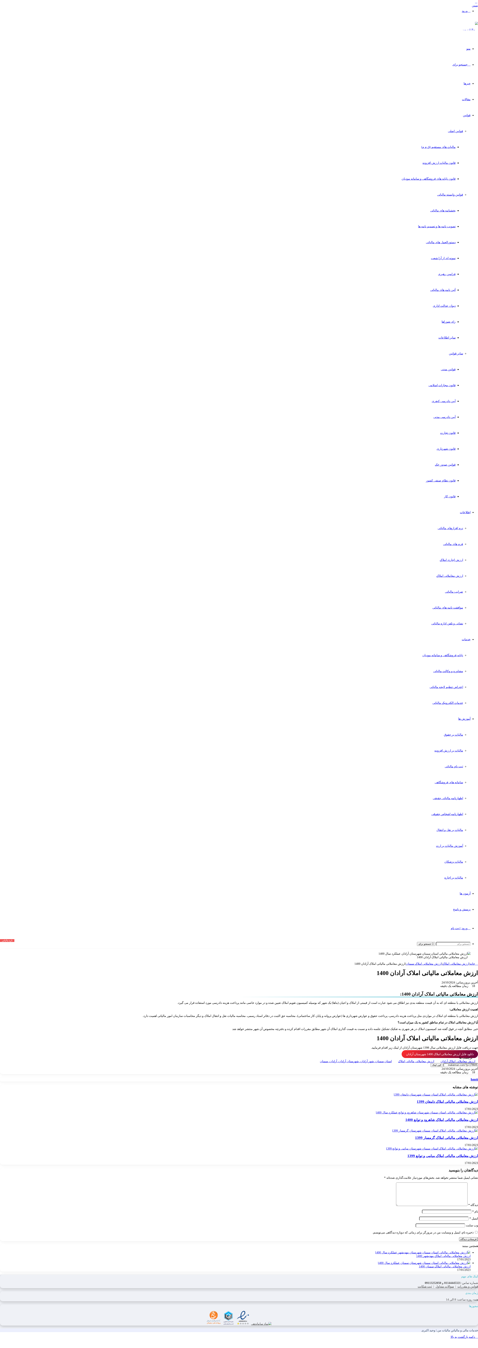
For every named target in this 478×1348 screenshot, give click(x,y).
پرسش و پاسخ (462, 909)
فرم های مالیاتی (453, 544)
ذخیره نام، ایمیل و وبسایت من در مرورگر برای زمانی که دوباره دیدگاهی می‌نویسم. (423, 1232)
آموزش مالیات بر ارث (449, 845)
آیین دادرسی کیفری (444, 401)
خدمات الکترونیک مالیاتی (447, 702)
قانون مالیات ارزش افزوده (439, 162)
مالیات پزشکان (453, 861)
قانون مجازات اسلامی (442, 385)
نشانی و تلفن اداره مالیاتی (447, 623)
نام (475, 1211)
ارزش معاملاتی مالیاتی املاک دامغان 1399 (447, 1102)
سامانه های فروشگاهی (449, 782)
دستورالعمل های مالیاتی (441, 242)
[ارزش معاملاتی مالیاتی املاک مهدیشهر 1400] (423, 1252)
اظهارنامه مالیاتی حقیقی (448, 798)
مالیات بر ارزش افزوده (448, 750)
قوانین (467, 115)
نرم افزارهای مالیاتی (450, 528)
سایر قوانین (456, 353)
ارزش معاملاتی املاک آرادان (457, 1061)
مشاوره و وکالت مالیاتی (448, 671)
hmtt (474, 1079)
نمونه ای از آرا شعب (443, 258)
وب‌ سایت (472, 1225)
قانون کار (450, 496)
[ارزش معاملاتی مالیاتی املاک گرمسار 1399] (435, 1130)
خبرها (467, 83)
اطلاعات (465, 512)
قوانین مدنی (448, 369)
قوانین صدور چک (445, 464)
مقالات (466, 99)
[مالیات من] (470, 29)
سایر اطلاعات (447, 337)
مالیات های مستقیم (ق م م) (438, 147)
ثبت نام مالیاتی (454, 766)
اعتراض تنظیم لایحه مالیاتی (446, 687)
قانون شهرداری (446, 448)
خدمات (466, 639)
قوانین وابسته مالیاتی (450, 194)
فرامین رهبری (447, 274)
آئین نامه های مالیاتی (443, 289)
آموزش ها (464, 718)
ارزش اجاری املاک (451, 560)
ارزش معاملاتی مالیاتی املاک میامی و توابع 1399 (442, 1156)
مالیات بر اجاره (453, 877)
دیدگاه (473, 1205)
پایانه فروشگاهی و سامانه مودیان (442, 655)
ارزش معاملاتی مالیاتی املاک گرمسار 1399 (446, 1138)
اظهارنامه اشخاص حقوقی (447, 814)
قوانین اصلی (455, 131)
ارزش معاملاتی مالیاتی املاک (416, 1061)
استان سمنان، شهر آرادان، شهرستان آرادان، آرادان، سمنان (356, 1061)
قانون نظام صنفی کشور (441, 480)
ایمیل (473, 1218)
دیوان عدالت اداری (444, 305)
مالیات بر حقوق (453, 734)
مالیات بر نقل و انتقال (449, 830)
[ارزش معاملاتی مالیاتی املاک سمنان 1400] (424, 1262)
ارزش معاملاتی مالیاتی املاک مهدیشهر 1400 (443, 1256)
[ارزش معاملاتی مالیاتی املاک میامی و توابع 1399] (432, 1148)
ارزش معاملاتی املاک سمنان (424, 963)
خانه (473, 963)
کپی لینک (436, 1065)
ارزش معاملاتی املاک (449, 575)
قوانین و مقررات (467, 1286)
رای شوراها (449, 321)
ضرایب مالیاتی (454, 591)
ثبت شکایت (425, 1286)
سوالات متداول (444, 1286)
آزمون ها (465, 893)
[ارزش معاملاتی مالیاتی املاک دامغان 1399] (435, 1094)
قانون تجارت (448, 432)
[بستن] (476, 2)
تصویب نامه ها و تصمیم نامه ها (437, 226)
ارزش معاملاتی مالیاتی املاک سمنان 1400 (445, 1266)
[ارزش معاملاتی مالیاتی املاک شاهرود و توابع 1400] (426, 1112)
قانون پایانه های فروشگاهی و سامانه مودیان (429, 178)
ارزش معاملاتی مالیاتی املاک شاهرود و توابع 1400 (441, 1120)
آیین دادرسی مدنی (444, 417)
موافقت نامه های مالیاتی (447, 607)
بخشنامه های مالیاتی (443, 210)
